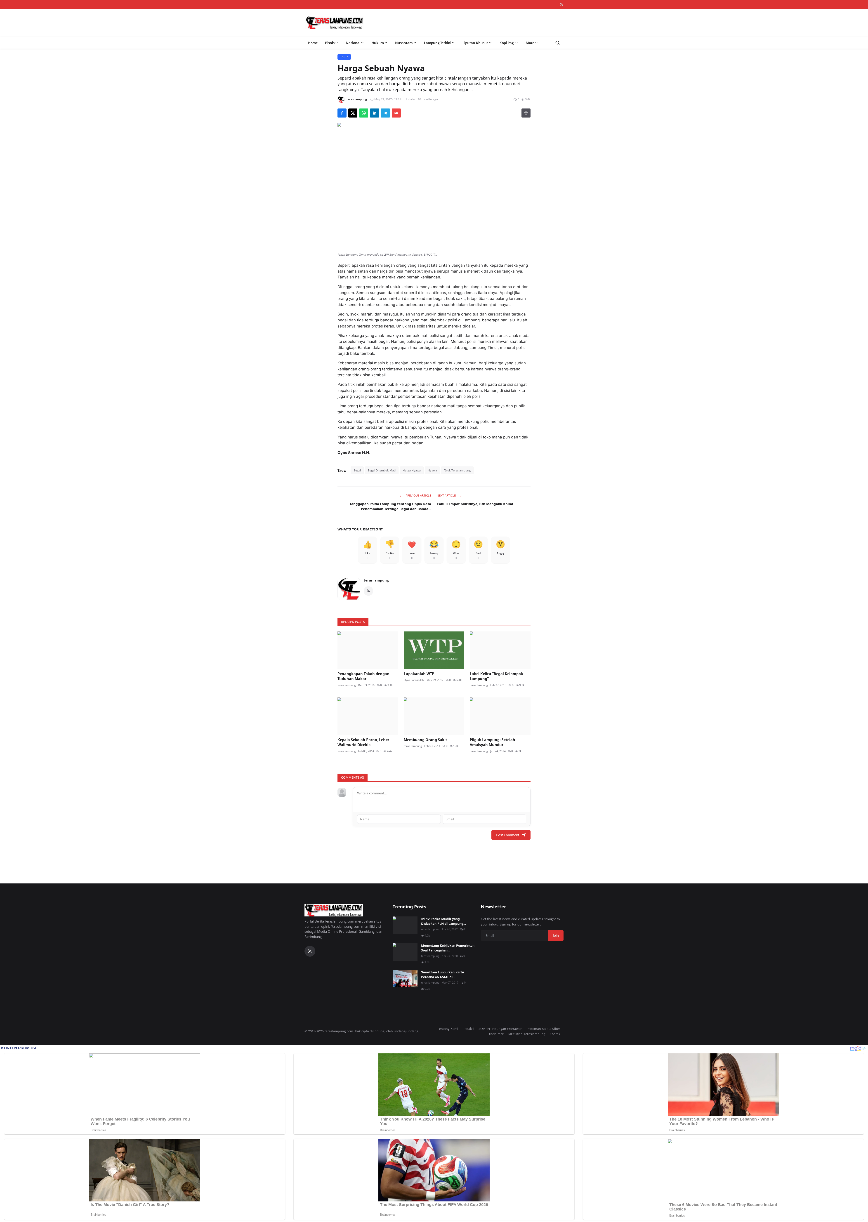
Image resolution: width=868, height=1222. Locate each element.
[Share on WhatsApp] (363, 113)
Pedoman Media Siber (543, 1029)
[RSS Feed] (368, 591)
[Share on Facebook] (342, 113)
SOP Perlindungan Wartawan (500, 1029)
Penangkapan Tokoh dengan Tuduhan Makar (363, 676)
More (530, 42)
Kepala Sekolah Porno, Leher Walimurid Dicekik (363, 742)
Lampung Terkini (437, 42)
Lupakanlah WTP (419, 673)
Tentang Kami (447, 1029)
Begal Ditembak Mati (382, 470)
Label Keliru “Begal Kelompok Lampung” (496, 676)
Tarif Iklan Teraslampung (526, 1034)
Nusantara (404, 42)
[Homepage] (334, 22)
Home (313, 42)
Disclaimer (496, 1034)
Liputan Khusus (475, 42)
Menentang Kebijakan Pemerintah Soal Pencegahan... (447, 947)
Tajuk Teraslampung (457, 470)
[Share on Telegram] (385, 113)
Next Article (446, 495)
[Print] (526, 113)
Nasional (353, 42)
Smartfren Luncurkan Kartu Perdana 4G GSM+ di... (442, 974)
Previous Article (418, 495)
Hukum (378, 42)
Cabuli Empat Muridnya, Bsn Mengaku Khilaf (475, 504)
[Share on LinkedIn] (374, 113)
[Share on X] (352, 113)
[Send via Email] (396, 113)
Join (556, 935)
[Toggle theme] (562, 4)
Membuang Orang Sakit (425, 739)
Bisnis (330, 42)
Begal (357, 470)
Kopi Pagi (507, 42)
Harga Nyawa (412, 470)
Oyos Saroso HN (414, 680)
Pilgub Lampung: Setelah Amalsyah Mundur (492, 742)
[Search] (558, 42)
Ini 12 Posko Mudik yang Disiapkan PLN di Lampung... (443, 921)
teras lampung (376, 580)
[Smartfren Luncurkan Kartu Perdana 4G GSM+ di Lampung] (405, 978)
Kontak (555, 1034)
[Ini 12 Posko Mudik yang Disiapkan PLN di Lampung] (405, 925)
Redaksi (468, 1029)
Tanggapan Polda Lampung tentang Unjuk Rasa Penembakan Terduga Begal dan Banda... (390, 506)
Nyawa (432, 470)
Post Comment (507, 835)
